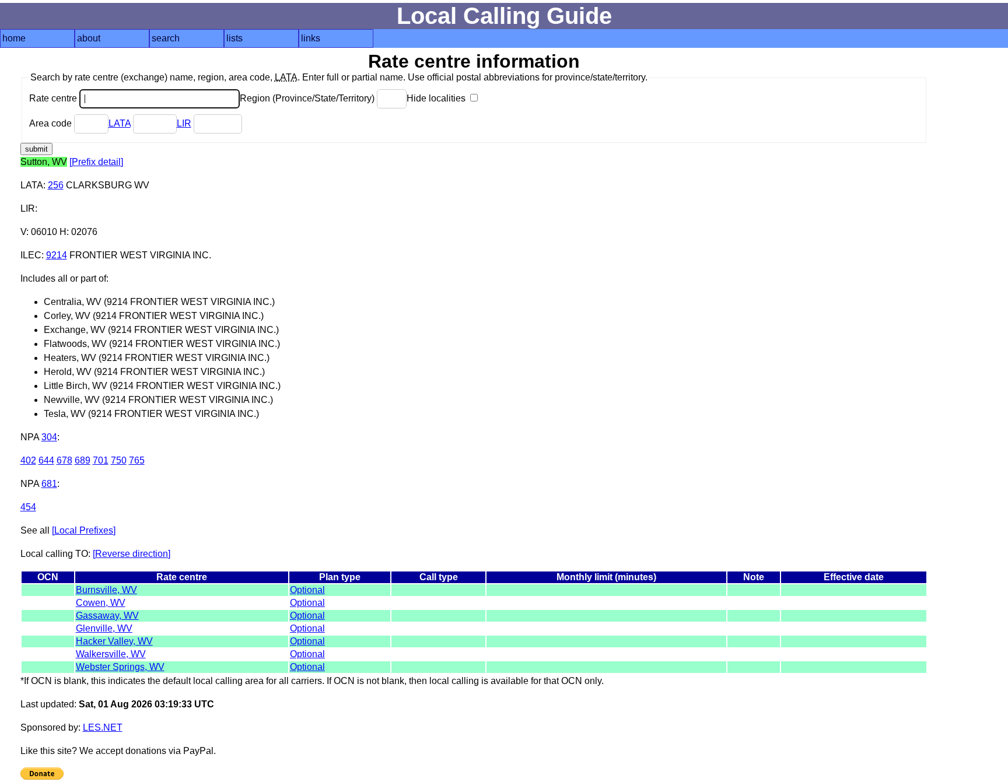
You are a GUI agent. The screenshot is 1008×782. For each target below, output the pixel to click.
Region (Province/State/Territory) (308, 98)
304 (49, 437)
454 (28, 507)
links (310, 38)
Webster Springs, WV (120, 667)
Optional (307, 590)
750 (119, 460)
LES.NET (103, 727)
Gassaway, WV (107, 615)
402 (28, 460)
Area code (51, 123)
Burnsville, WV (106, 590)
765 (137, 460)
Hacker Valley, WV (114, 641)
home (14, 38)
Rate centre (54, 98)
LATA (119, 123)
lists (234, 38)
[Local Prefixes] (84, 530)
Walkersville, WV (111, 654)
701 (100, 460)
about (88, 38)
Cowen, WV (100, 603)
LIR (184, 123)
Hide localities (437, 98)
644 (46, 460)
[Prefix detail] (96, 162)
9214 (56, 255)
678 (64, 460)
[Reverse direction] (131, 554)
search (166, 38)
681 (49, 484)
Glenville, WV (104, 628)
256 (56, 185)
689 (82, 460)
